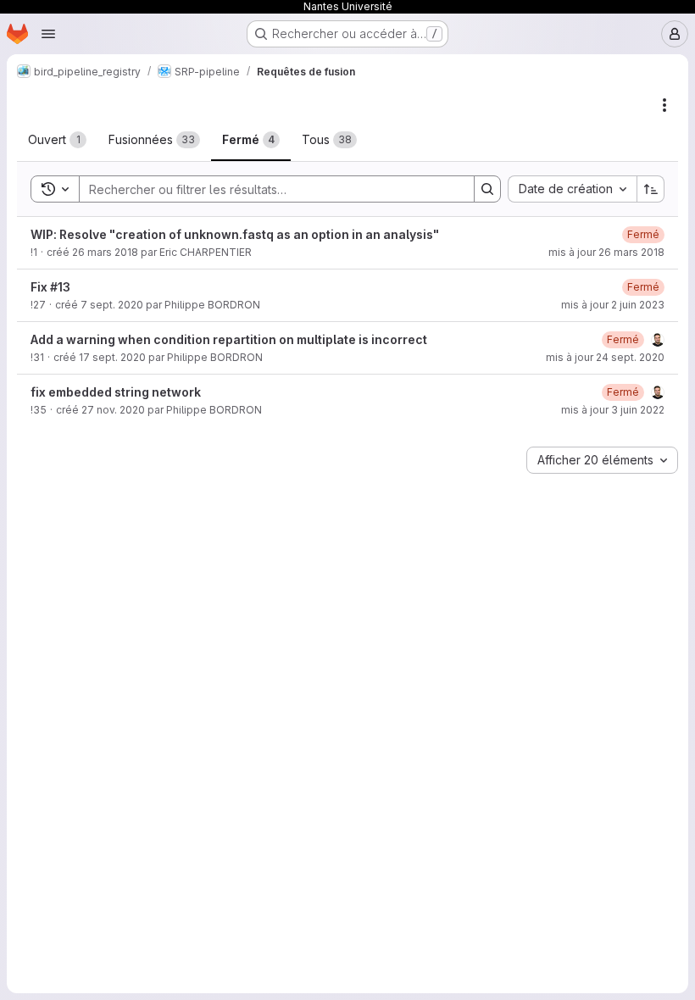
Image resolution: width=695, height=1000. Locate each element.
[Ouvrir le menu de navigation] (48, 33)
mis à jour (606, 252)
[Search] (487, 189)
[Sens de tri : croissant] (650, 189)
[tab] (57, 140)
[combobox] (572, 189)
